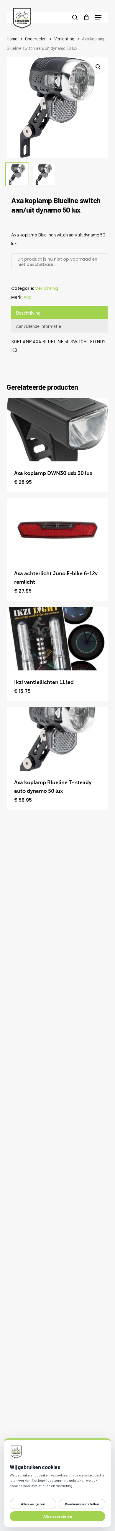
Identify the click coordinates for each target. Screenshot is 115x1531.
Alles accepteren (57, 1516)
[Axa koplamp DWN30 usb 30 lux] (57, 429)
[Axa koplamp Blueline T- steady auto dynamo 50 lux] (57, 739)
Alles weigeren (33, 1504)
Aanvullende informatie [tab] (38, 326)
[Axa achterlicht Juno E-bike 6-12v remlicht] (57, 530)
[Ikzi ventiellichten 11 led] (57, 638)
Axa (28, 297)
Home (12, 38)
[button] (98, 17)
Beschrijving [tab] (28, 312)
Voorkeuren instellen (82, 1504)
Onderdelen (36, 38)
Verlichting (64, 38)
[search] (74, 17)
